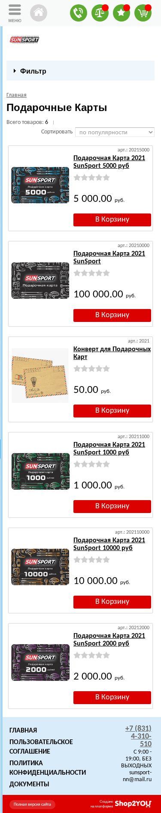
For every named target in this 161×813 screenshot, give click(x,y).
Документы (29, 784)
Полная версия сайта (32, 804)
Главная (23, 730)
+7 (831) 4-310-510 (138, 736)
